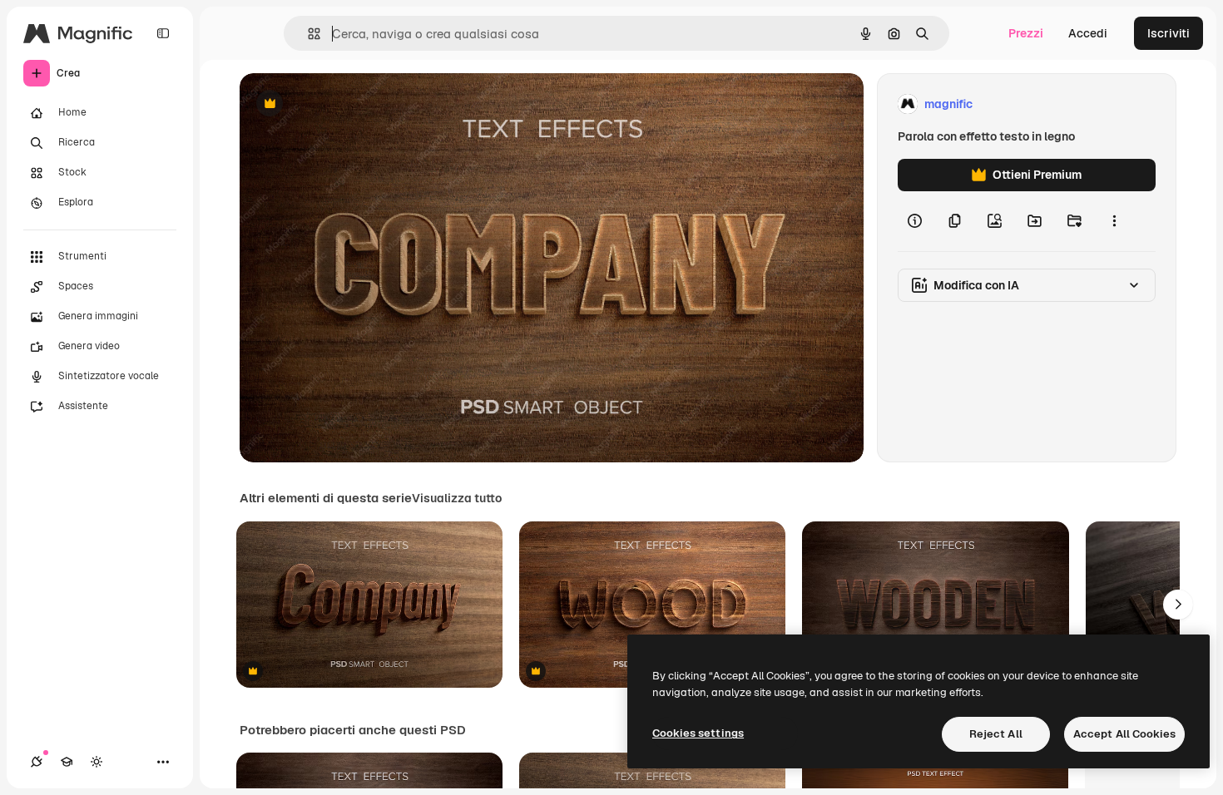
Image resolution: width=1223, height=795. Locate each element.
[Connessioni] (36, 761)
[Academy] (66, 761)
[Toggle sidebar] (163, 33)
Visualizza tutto (457, 498)
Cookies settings (698, 733)
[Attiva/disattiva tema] (96, 761)
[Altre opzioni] (1114, 221)
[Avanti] (1178, 604)
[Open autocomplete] (307, 33)
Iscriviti (1168, 33)
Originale (349, 104)
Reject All (995, 734)
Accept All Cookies (1124, 734)
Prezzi (1025, 33)
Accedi (1087, 33)
